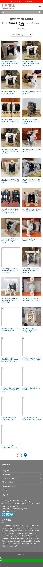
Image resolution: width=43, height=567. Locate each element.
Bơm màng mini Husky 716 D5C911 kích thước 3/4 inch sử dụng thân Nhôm (10, 210)
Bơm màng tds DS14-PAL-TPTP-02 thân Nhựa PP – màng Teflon (10, 300)
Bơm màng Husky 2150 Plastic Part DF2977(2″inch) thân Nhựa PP (10, 63)
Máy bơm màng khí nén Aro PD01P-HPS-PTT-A (31, 389)
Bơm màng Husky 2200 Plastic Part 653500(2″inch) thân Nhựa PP (30, 63)
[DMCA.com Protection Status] (8, 514)
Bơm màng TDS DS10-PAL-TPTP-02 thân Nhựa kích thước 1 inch (31, 270)
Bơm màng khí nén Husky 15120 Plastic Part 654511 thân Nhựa (10, 151)
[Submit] (39, 12)
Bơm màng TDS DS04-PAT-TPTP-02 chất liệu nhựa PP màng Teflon (10, 270)
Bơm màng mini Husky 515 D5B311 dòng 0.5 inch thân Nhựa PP (31, 181)
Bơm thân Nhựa (33, 23)
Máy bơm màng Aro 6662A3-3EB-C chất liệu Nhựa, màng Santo (11, 389)
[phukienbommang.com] (12, 6)
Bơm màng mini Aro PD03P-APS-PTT (31, 150)
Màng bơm (6, 474)
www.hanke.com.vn (9, 511)
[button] (36, 7)
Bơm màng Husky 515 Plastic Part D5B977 (31, 92)
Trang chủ (5, 470)
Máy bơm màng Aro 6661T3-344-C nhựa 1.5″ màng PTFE (31, 359)
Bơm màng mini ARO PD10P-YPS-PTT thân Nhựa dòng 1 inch (11, 181)
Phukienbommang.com (10, 525)
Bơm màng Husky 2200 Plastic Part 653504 (9, 92)
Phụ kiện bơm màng (9, 478)
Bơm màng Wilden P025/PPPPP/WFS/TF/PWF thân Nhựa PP (30, 330)
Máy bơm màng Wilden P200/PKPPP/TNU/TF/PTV (10, 446)
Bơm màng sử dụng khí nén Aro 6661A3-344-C (31, 239)
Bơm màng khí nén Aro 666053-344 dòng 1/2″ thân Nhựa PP (31, 121)
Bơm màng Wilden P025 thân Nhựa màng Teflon (11, 329)
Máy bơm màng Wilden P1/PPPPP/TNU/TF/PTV (9, 418)
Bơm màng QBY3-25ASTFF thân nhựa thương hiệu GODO (10, 240)
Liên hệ (4, 490)
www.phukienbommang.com (16, 509)
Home (4, 23)
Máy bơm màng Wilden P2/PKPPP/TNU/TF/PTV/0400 (31, 418)
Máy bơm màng (7, 482)
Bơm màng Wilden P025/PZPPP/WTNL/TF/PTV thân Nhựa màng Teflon (10, 360)
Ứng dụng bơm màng (10, 486)
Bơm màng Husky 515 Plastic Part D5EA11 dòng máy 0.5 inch (11, 121)
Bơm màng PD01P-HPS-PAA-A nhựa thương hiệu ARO (31, 210)
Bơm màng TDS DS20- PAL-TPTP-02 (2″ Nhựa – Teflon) (31, 299)
